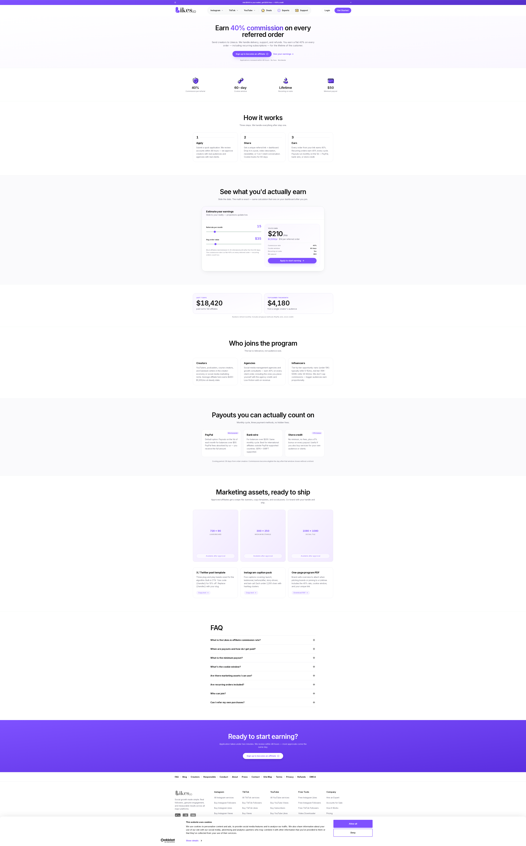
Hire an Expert (332, 797)
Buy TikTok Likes (250, 808)
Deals (269, 10)
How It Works (332, 808)
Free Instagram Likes (307, 797)
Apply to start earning (290, 260)
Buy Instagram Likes (223, 808)
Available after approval (215, 556)
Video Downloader (306, 813)
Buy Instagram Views (223, 813)
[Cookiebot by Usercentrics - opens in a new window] (168, 841)
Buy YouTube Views (279, 803)
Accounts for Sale (334, 803)
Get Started (342, 10)
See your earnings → (283, 54)
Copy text (202, 593)
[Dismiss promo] (351, 2)
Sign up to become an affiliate (250, 54)
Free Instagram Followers (309, 803)
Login (327, 10)
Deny (353, 832)
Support (304, 10)
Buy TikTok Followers (252, 803)
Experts (285, 10)
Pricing (329, 813)
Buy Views (247, 813)
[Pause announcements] (175, 2)
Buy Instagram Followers (225, 803)
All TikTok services (250, 797)
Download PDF (299, 593)
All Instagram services (224, 797)
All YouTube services (279, 797)
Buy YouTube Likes (279, 813)
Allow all (353, 824)
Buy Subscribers (277, 808)
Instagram (215, 10)
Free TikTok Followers (308, 808)
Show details (192, 840)
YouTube (248, 10)
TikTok (232, 10)
